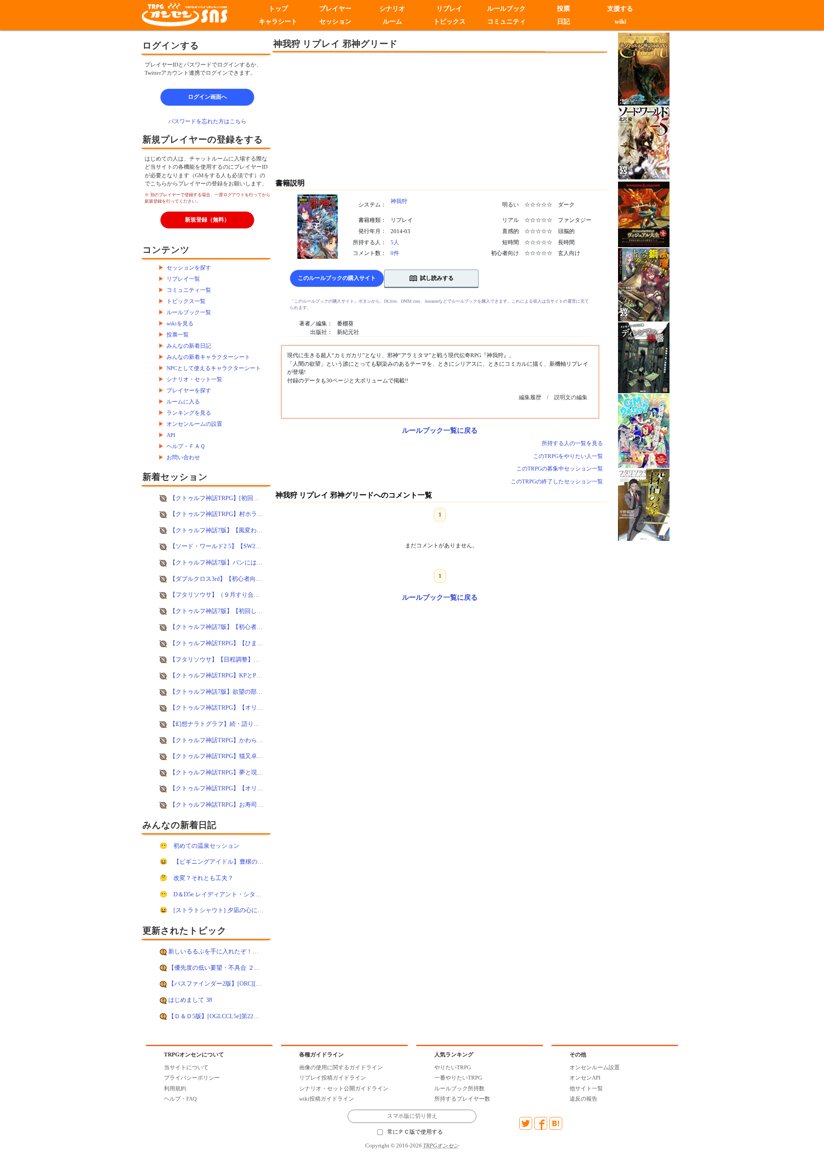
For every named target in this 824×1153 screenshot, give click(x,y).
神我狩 (399, 201)
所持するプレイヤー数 (462, 1098)
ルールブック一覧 (189, 312)
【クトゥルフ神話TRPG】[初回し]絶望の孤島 (230, 498)
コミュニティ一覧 (189, 290)
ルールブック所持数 (459, 1088)
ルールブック (506, 8)
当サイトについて (186, 1067)
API (171, 435)
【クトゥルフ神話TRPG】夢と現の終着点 (225, 772)
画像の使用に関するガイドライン (341, 1067)
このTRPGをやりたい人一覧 (568, 456)
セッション (335, 21)
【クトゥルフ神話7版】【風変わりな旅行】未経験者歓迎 (246, 530)
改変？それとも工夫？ (203, 877)
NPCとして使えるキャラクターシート (214, 368)
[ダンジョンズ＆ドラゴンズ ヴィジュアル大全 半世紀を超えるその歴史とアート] (644, 214)
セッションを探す (189, 267)
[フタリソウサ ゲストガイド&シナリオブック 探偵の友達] (644, 504)
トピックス (449, 21)
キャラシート (278, 21)
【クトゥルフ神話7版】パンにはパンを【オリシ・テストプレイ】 (258, 562)
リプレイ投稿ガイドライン (332, 1077)
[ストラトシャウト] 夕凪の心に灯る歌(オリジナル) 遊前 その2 (256, 910)
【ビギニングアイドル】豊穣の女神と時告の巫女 (239, 861)
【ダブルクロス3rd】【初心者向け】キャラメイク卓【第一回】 (255, 578)
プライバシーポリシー (192, 1077)
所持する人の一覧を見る (572, 443)
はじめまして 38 (190, 999)
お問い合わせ (183, 457)
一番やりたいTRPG (458, 1077)
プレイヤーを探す (189, 390)
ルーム (392, 21)
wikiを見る (180, 323)
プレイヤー (335, 8)
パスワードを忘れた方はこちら (207, 121)
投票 (563, 8)
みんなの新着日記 (189, 346)
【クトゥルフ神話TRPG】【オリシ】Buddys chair (235, 788)
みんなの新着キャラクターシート (208, 357)
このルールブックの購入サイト (337, 278)
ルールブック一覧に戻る (440, 430)
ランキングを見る (189, 413)
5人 (395, 242)
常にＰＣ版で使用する (415, 1132)
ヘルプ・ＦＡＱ (186, 446)
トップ (278, 8)
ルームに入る (183, 401)
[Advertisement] (369, 114)
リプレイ (449, 8)
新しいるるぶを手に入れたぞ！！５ (216, 951)
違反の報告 (583, 1098)
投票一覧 (178, 334)
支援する (620, 8)
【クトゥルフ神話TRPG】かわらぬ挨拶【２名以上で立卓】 (249, 740)
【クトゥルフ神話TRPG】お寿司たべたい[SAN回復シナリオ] (251, 804)
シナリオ (392, 8)
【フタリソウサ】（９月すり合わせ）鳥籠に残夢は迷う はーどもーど (263, 594)
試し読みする (437, 278)
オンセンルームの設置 (194, 424)
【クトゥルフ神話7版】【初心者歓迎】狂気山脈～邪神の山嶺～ (255, 626)
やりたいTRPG (452, 1067)
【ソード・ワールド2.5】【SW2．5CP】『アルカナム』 (245, 546)
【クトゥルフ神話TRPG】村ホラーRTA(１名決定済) (239, 513)
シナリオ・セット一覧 (194, 379)
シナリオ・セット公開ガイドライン (343, 1088)
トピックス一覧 (186, 301)
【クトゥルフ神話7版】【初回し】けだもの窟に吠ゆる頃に (249, 610)
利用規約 (175, 1088)
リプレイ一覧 (183, 279)
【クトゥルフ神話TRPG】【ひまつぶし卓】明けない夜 (243, 643)
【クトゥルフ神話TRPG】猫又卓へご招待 (225, 755)
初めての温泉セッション (206, 845)
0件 (395, 253)
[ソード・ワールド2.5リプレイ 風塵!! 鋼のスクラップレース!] (644, 284)
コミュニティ (506, 21)
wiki (620, 21)
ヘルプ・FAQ (180, 1098)
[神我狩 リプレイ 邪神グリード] (317, 226)
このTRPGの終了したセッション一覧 (557, 481)
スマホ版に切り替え (412, 1116)
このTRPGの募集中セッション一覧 (559, 468)
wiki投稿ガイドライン (326, 1098)
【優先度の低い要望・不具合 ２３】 (217, 967)
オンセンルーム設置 (595, 1067)
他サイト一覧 (586, 1088)
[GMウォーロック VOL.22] (644, 430)
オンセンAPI (585, 1077)
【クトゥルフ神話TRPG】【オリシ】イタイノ (231, 707)
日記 (563, 21)
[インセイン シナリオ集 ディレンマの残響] (644, 357)
